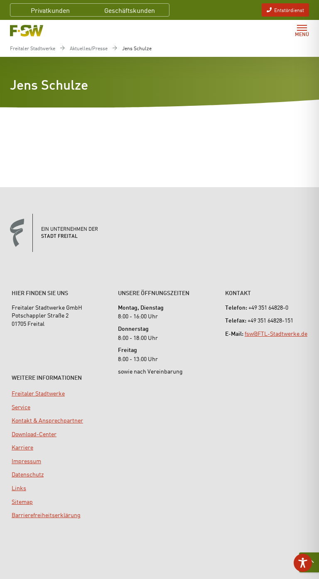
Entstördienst (289, 9)
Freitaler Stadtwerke (32, 48)
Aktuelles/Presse (89, 48)
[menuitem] (38, 393)
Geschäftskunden (129, 10)
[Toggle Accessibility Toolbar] (303, 563)
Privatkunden (50, 10)
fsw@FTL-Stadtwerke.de (276, 333)
